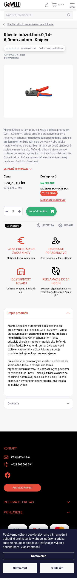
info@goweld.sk (20, 456)
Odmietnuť (20, 568)
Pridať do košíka (38, 211)
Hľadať (68, 15)
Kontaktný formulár (22, 487)
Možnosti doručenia (52, 200)
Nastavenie (38, 556)
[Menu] (72, 4)
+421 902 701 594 (21, 464)
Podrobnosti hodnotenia (51, 48)
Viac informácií (30, 547)
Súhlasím (57, 568)
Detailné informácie (16, 169)
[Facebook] (7, 474)
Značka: (11, 58)
